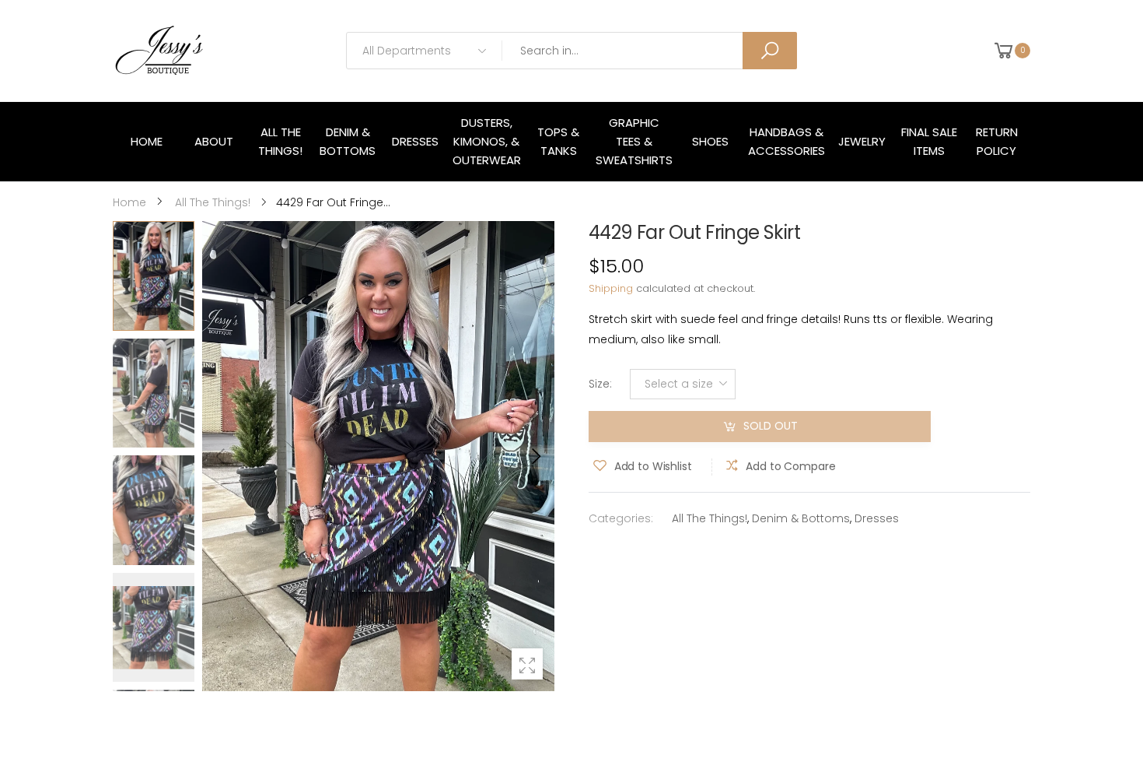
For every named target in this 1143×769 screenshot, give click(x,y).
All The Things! (709, 518)
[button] (535, 456)
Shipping (611, 288)
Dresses (877, 518)
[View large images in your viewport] (527, 663)
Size (600, 384)
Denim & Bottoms (801, 518)
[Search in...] (770, 50)
